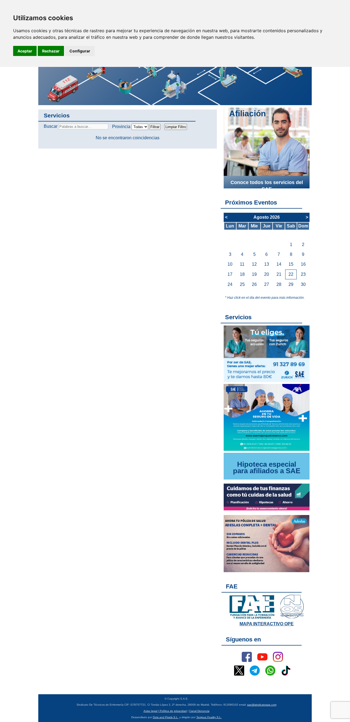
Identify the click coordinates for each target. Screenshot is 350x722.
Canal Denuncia (199, 710)
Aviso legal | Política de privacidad (165, 710)
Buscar (50, 126)
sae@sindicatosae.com (261, 704)
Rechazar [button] (51, 51)
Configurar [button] (79, 51)
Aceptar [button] (25, 51)
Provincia (121, 126)
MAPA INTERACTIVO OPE (267, 624)
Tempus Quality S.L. (209, 717)
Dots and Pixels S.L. (166, 717)
